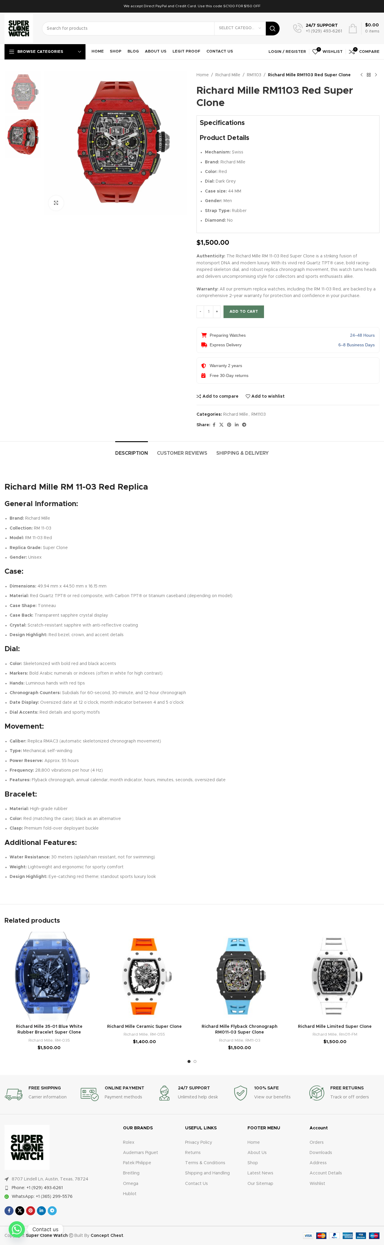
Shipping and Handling (207, 1173)
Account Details (326, 1173)
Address (318, 1163)
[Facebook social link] (214, 425)
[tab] (131, 450)
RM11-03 (252, 1040)
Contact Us (196, 1184)
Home (202, 75)
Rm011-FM (348, 1034)
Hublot (129, 1194)
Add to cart (244, 312)
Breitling (131, 1173)
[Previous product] (361, 75)
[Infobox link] (317, 28)
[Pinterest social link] (229, 425)
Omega (130, 1184)
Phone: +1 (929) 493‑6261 (37, 1188)
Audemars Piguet (140, 1153)
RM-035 (62, 1040)
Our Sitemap (260, 1184)
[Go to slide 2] (195, 1061)
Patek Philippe (137, 1163)
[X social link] (221, 425)
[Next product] (376, 75)
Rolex (128, 1142)
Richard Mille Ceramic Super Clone (144, 1027)
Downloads (321, 1153)
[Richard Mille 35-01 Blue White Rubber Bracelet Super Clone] (49, 976)
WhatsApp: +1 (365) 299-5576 (42, 1197)
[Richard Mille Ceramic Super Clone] (144, 976)
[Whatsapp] (17, 1229)
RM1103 (254, 75)
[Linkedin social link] (236, 425)
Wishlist (317, 1184)
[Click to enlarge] (56, 203)
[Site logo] (18, 28)
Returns (193, 1153)
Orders (317, 1142)
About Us (257, 1153)
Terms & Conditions (205, 1163)
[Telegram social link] (244, 425)
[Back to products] (368, 75)
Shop (253, 1163)
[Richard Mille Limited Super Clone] (335, 976)
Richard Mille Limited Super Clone (335, 1027)
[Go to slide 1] (189, 1061)
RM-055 (157, 1034)
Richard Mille (227, 75)
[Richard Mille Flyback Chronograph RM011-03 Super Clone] (239, 976)
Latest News (260, 1173)
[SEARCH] (273, 28)
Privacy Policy (198, 1142)
